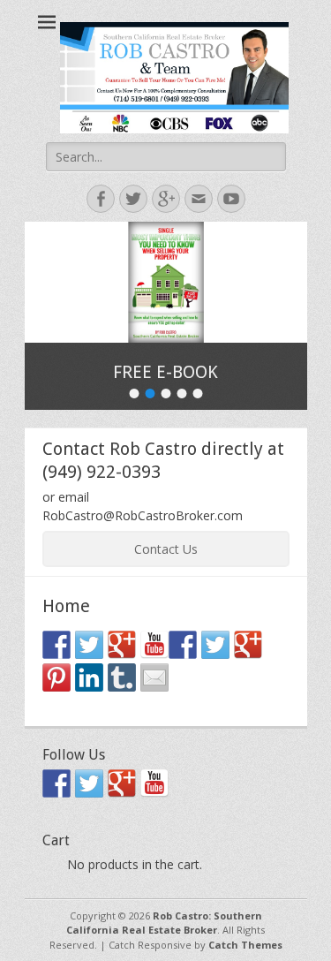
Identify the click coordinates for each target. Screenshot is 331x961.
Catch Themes (245, 944)
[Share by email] (154, 677)
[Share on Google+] (248, 645)
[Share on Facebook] (183, 645)
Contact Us (166, 549)
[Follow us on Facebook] (56, 645)
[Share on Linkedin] (89, 677)
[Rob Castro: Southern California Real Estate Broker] (175, 77)
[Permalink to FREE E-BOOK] (166, 282)
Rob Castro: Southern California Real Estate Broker (164, 923)
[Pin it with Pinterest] (56, 677)
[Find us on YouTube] (154, 645)
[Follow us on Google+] (122, 645)
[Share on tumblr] (122, 677)
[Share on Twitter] (215, 645)
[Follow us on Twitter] (89, 645)
